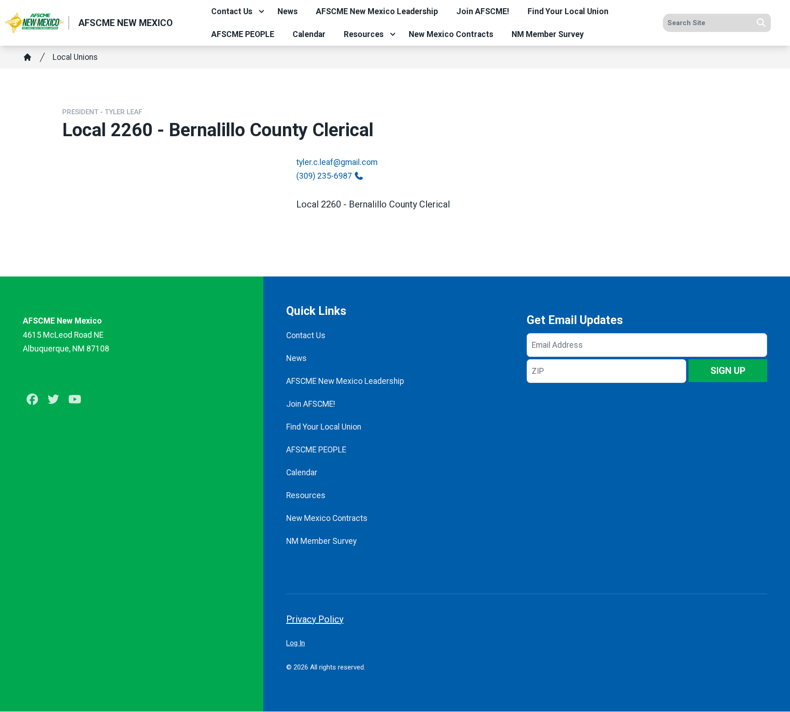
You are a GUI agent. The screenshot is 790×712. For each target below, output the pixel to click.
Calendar (309, 34)
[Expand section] (261, 11)
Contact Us (231, 11)
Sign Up (728, 370)
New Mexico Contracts (451, 34)
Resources (364, 34)
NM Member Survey (548, 34)
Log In (295, 643)
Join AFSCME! (482, 11)
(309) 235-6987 (324, 176)
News (288, 11)
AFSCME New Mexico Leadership (377, 11)
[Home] (27, 57)
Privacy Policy (314, 619)
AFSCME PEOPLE (242, 34)
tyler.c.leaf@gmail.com (337, 162)
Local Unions (75, 57)
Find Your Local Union (568, 11)
